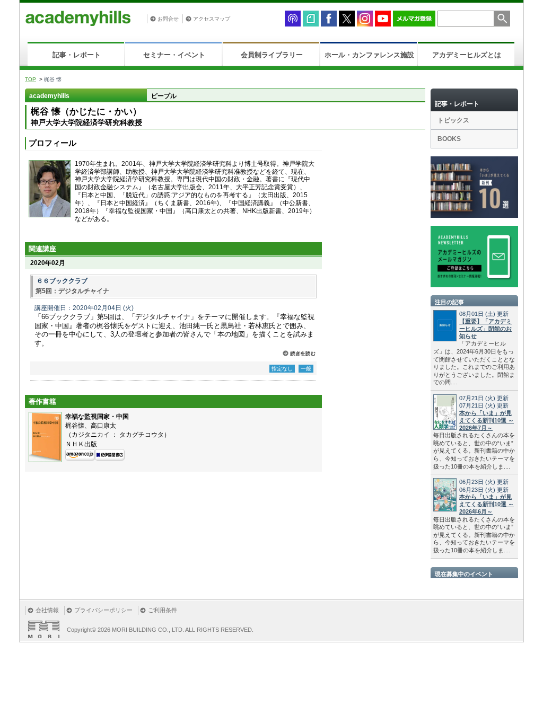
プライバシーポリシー (103, 610)
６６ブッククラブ (62, 281)
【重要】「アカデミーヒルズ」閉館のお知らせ (485, 328)
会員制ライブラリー (272, 55)
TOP (30, 79)
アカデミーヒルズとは (466, 55)
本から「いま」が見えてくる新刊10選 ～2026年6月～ (486, 504)
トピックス (453, 120)
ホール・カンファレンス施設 (369, 55)
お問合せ (168, 19)
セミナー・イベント (174, 55)
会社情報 (47, 610)
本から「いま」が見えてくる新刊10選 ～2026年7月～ (486, 420)
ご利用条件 (162, 610)
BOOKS (449, 139)
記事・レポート (76, 55)
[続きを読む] (299, 353)
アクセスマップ (211, 19)
